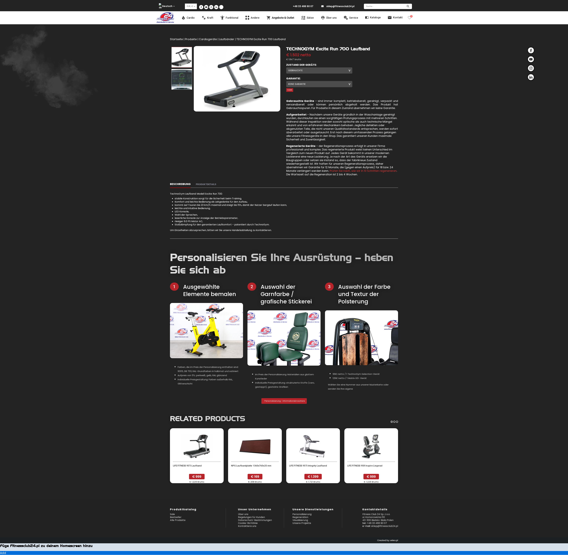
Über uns (243, 514)
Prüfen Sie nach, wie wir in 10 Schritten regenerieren (363, 171)
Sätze (310, 17)
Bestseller (175, 517)
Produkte (191, 39)
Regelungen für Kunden (251, 517)
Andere (255, 17)
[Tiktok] (221, 7)
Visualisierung (300, 520)
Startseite (176, 39)
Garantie (293, 78)
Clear (289, 90)
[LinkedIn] (216, 7)
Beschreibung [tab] (180, 184)
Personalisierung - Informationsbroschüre (284, 401)
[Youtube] (206, 7)
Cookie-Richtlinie (248, 523)
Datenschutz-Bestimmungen (255, 520)
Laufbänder (226, 39)
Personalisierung (302, 514)
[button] (391, 421)
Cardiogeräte (208, 39)
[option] (182, 57)
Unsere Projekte (301, 523)
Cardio (191, 17)
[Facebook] (201, 7)
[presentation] (194, 79)
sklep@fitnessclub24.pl (340, 6)
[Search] (408, 6)
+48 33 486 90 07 (303, 6)
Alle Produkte (177, 520)
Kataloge (375, 17)
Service (353, 17)
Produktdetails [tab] (206, 184)
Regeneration (300, 517)
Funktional (232, 17)
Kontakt (398, 17)
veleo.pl (394, 540)
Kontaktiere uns (247, 526)
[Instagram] (211, 7)
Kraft (210, 17)
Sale (172, 514)
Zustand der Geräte (301, 65)
